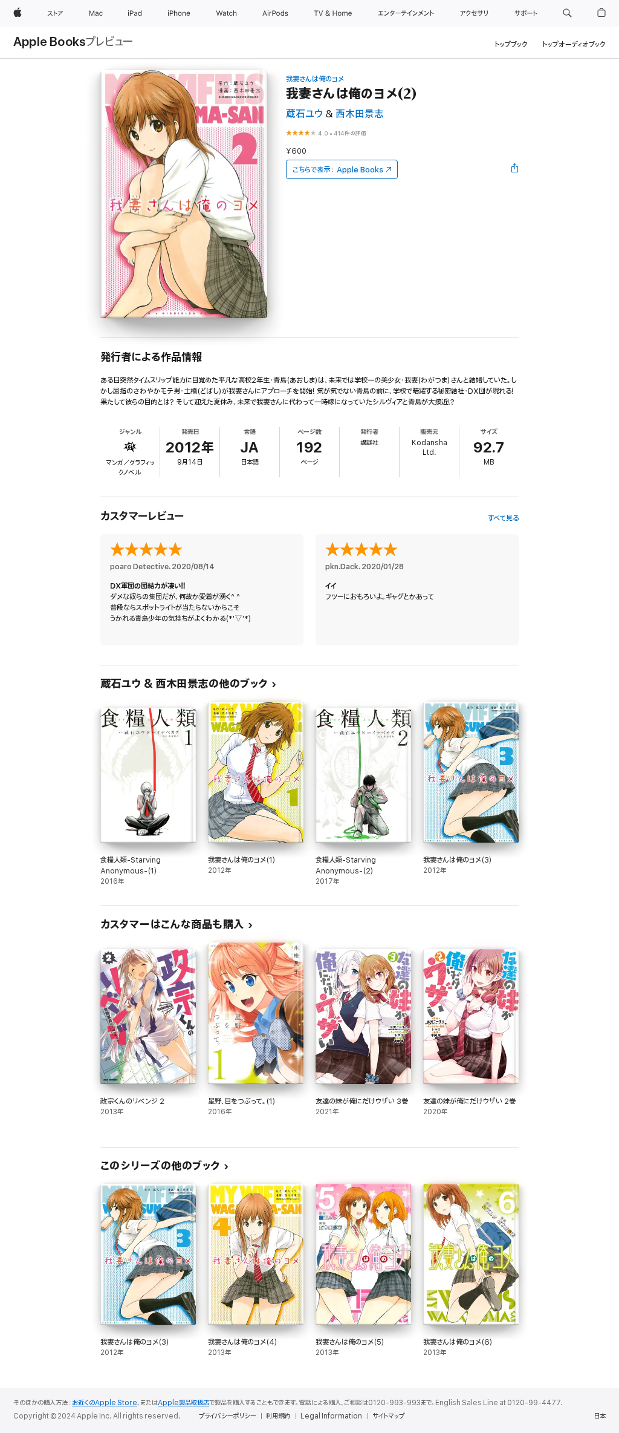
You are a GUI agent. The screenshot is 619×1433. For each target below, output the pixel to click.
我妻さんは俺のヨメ (315, 78)
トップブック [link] (511, 44)
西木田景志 (359, 114)
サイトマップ (388, 1416)
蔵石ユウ (304, 114)
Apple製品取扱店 (183, 1403)
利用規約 (278, 1416)
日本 (600, 1416)
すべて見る (503, 518)
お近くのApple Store (104, 1403)
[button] (567, 13)
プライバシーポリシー (227, 1416)
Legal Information (331, 1416)
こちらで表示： (338, 169)
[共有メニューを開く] (515, 169)
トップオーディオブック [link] (574, 44)
